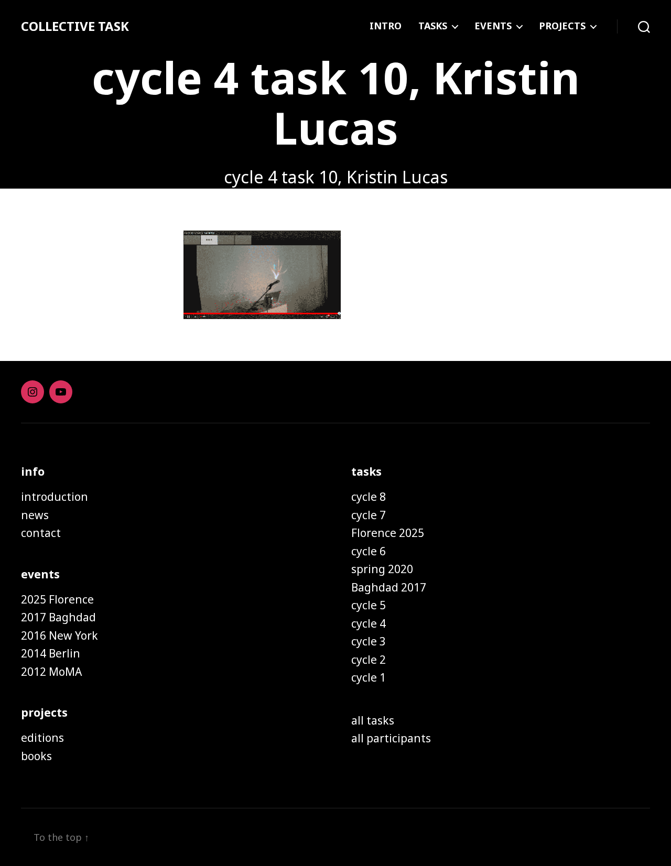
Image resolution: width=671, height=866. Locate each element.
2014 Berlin (50, 653)
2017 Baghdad (58, 617)
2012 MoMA (51, 671)
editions (42, 737)
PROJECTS (562, 26)
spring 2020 (382, 569)
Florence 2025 (387, 532)
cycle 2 (368, 659)
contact (41, 532)
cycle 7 (368, 515)
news (35, 515)
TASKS (432, 26)
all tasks (372, 720)
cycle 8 (368, 496)
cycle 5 (368, 605)
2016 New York (59, 635)
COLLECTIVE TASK (75, 26)
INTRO (386, 26)
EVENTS (493, 26)
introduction (54, 496)
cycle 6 (368, 551)
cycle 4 (368, 623)
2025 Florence (57, 599)
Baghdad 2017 (388, 587)
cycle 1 (368, 677)
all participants (391, 738)
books (36, 756)
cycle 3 (368, 641)
